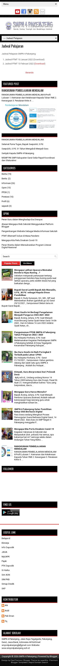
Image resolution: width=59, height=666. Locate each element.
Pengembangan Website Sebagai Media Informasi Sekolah (29, 231)
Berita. (5, 178)
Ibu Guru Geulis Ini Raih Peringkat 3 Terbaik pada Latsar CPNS (32, 353)
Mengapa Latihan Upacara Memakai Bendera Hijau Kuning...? (33, 271)
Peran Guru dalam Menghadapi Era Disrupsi (22, 219)
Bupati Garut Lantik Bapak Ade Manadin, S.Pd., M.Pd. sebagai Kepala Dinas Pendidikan (35, 292)
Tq (6, 621)
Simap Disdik (8, 584)
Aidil (7, 610)
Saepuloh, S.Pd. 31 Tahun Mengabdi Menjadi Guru (25, 148)
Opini (4, 187)
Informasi (6, 183)
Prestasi (5, 196)
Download (40, 63)
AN (6, 605)
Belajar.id (6, 538)
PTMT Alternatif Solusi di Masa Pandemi (20, 236)
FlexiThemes (16, 660)
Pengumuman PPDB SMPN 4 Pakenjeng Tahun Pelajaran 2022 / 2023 (34, 333)
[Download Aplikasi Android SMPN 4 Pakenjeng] (11, 515)
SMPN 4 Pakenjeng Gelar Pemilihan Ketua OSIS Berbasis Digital (32, 410)
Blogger (53, 656)
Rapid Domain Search (38, 662)
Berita (4, 174)
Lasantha (44, 660)
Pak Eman (9, 616)
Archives (27, 263)
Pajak (4, 561)
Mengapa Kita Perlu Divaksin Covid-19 (19, 240)
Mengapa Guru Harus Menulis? (30, 392)
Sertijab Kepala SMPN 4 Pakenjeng (18, 153)
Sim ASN (6, 575)
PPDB (4, 192)
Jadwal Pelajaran (12, 46)
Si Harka (6, 570)
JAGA (4, 552)
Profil (4, 201)
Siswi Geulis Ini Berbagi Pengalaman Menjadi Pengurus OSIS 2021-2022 (33, 313)
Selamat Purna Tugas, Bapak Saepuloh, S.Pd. (23, 144)
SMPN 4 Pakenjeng (28, 656)
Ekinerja (5, 543)
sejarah (5, 206)
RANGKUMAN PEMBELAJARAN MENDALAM (22, 90)
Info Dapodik (8, 547)
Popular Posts (10, 263)
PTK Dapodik (8, 565)
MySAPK (6, 556)
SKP (3, 588)
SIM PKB (6, 579)
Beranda (29, 72)
